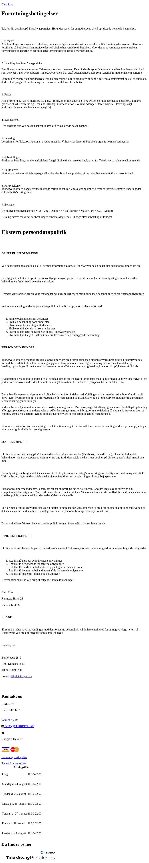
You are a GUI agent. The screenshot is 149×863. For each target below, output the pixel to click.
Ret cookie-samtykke (13, 763)
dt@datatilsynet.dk (21, 676)
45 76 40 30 (11, 719)
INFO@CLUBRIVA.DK (19, 726)
